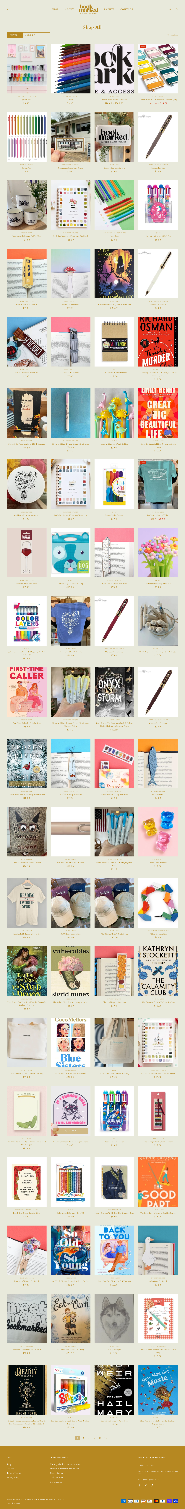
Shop (9, 1464)
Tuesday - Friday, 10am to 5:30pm (65, 1464)
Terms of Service (14, 1473)
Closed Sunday (56, 1473)
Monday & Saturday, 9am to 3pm (64, 1468)
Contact (10, 1468)
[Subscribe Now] (176, 1465)
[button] (8, 9)
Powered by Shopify (14, 1503)
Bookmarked (17, 1499)
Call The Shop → (58, 1477)
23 (100, 1437)
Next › (107, 1437)
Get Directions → (58, 1481)
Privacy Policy (13, 1477)
